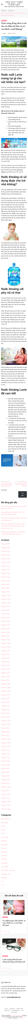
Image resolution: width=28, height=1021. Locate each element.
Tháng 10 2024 (6, 603)
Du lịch (3, 830)
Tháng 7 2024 (5, 614)
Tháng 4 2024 (5, 625)
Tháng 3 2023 (5, 673)
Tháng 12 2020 (6, 739)
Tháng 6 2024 (5, 617)
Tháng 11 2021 (6, 724)
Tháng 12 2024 (6, 595)
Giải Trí (3, 833)
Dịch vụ (3, 826)
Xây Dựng (4, 878)
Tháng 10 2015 (6, 802)
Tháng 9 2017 (5, 791)
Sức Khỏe (4, 20)
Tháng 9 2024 (5, 606)
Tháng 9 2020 (5, 750)
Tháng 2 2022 (5, 717)
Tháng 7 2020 (5, 757)
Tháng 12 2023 (6, 640)
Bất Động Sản (5, 819)
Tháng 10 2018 (6, 787)
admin (4, 33)
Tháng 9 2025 (5, 566)
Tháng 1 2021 (5, 735)
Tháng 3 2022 (5, 713)
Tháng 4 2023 (5, 669)
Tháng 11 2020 (6, 743)
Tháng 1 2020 (5, 780)
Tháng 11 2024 (6, 599)
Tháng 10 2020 (6, 746)
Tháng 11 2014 (6, 805)
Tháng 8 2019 (5, 783)
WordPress (20, 1018)
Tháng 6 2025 (5, 573)
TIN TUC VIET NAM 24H (14, 3)
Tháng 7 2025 (5, 570)
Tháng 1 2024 (5, 636)
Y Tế (2, 885)
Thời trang (4, 863)
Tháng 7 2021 (5, 728)
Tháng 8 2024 (5, 610)
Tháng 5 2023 (5, 665)
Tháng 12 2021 (6, 721)
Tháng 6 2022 (5, 702)
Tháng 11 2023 (6, 643)
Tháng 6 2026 (5, 544)
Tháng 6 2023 (5, 662)
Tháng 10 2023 (6, 647)
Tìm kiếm (4, 490)
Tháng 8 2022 (5, 699)
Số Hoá (3, 848)
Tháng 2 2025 (5, 588)
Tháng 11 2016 (6, 794)
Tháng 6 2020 (5, 761)
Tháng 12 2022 (6, 684)
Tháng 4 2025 (5, 581)
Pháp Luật (4, 845)
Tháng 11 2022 (6, 687)
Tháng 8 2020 (5, 754)
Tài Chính (4, 856)
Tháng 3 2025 (5, 584)
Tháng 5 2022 (5, 706)
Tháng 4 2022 (5, 710)
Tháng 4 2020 (5, 768)
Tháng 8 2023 (5, 654)
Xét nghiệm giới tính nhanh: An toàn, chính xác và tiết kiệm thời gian (14, 923)
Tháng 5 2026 (5, 548)
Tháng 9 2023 (5, 651)
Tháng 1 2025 (5, 592)
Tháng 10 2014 (6, 809)
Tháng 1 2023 (5, 680)
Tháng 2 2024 (5, 632)
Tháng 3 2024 (5, 629)
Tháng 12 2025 (6, 562)
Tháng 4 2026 (5, 551)
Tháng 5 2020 (5, 765)
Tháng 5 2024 (5, 621)
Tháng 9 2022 (5, 695)
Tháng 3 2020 (5, 772)
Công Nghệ (4, 822)
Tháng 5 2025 (5, 577)
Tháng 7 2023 (5, 658)
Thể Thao (4, 859)
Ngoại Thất (4, 837)
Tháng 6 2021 (5, 732)
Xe (2, 881)
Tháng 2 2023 (5, 676)
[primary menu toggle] (2, 4)
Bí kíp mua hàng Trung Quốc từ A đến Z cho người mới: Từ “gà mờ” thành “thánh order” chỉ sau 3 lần (13, 526)
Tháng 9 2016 (5, 798)
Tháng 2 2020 (5, 776)
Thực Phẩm (4, 867)
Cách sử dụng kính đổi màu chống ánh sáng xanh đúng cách (13, 960)
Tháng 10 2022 (6, 691)
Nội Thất (3, 841)
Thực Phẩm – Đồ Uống (8, 870)
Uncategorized (5, 874)
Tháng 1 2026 (5, 559)
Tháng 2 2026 (5, 555)
